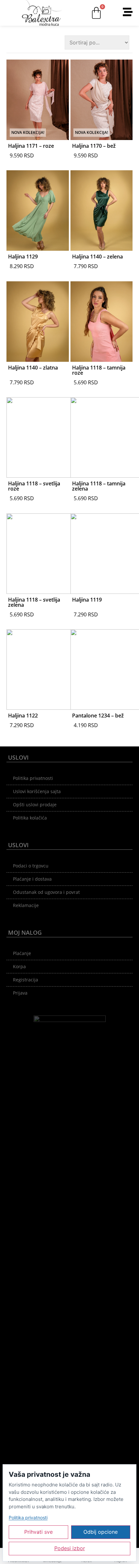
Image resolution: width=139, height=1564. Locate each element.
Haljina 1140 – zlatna (33, 367)
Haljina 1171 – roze (31, 145)
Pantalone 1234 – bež (98, 715)
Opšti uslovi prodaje (35, 804)
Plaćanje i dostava (32, 879)
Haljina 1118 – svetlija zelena (34, 602)
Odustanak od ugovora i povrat (46, 892)
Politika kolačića (30, 818)
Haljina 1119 (87, 599)
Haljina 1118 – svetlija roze (34, 486)
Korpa (19, 966)
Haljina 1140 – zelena (97, 256)
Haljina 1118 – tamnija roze (98, 370)
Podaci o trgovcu (30, 866)
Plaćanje (22, 953)
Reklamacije (26, 905)
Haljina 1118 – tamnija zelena (98, 486)
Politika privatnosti (33, 778)
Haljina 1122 (23, 715)
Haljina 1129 (23, 256)
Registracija (25, 980)
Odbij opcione (100, 1532)
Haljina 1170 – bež (94, 145)
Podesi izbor (69, 1548)
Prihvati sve (38, 1532)
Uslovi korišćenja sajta (37, 791)
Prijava (20, 993)
